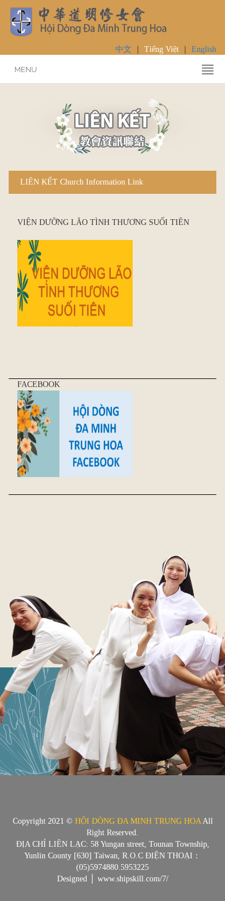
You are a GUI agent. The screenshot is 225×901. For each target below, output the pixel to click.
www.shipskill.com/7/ (132, 878)
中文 (123, 49)
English (204, 49)
